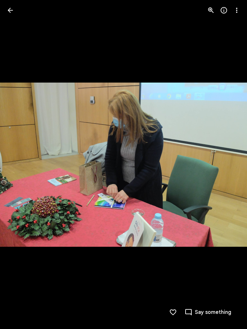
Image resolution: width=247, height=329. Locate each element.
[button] (18, 164)
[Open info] (223, 10)
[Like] (173, 312)
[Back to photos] (10, 10)
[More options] (236, 10)
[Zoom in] (211, 10)
